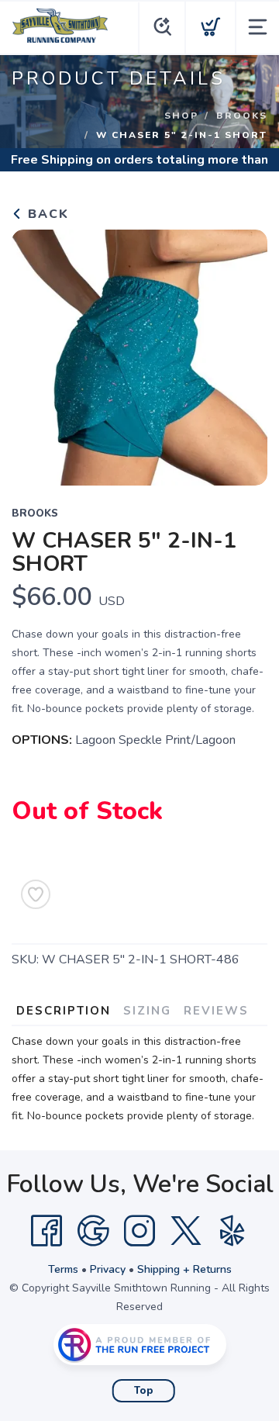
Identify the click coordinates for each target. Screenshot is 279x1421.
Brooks (241, 115)
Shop (181, 115)
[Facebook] (46, 1231)
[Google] (93, 1231)
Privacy (108, 1269)
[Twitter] (186, 1231)
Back (46, 214)
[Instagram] (139, 1231)
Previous (35, 353)
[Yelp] (232, 1231)
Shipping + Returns (184, 1269)
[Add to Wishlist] (35, 894)
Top (143, 1391)
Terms (63, 1269)
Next (243, 353)
